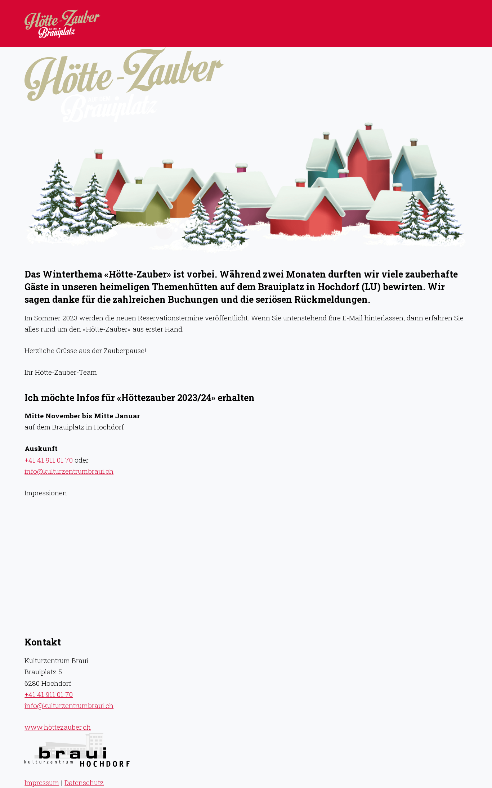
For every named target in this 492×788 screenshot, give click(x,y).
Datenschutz (84, 782)
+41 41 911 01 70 (48, 459)
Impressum (41, 782)
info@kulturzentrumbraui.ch (68, 471)
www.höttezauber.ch (57, 726)
